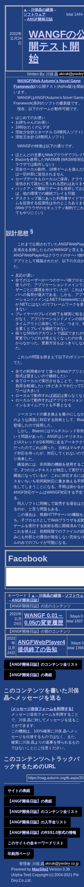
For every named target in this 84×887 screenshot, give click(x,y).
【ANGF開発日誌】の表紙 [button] (30, 675)
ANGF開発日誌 (40, 19)
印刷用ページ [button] (19, 854)
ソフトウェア (34, 14)
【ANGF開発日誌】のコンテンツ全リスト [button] (43, 664)
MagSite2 (40, 869)
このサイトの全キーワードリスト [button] (36, 843)
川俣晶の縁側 (42, 10)
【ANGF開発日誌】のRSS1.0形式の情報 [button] (42, 832)
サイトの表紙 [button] (19, 791)
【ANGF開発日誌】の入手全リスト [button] (37, 822)
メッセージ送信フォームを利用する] (42, 709)
